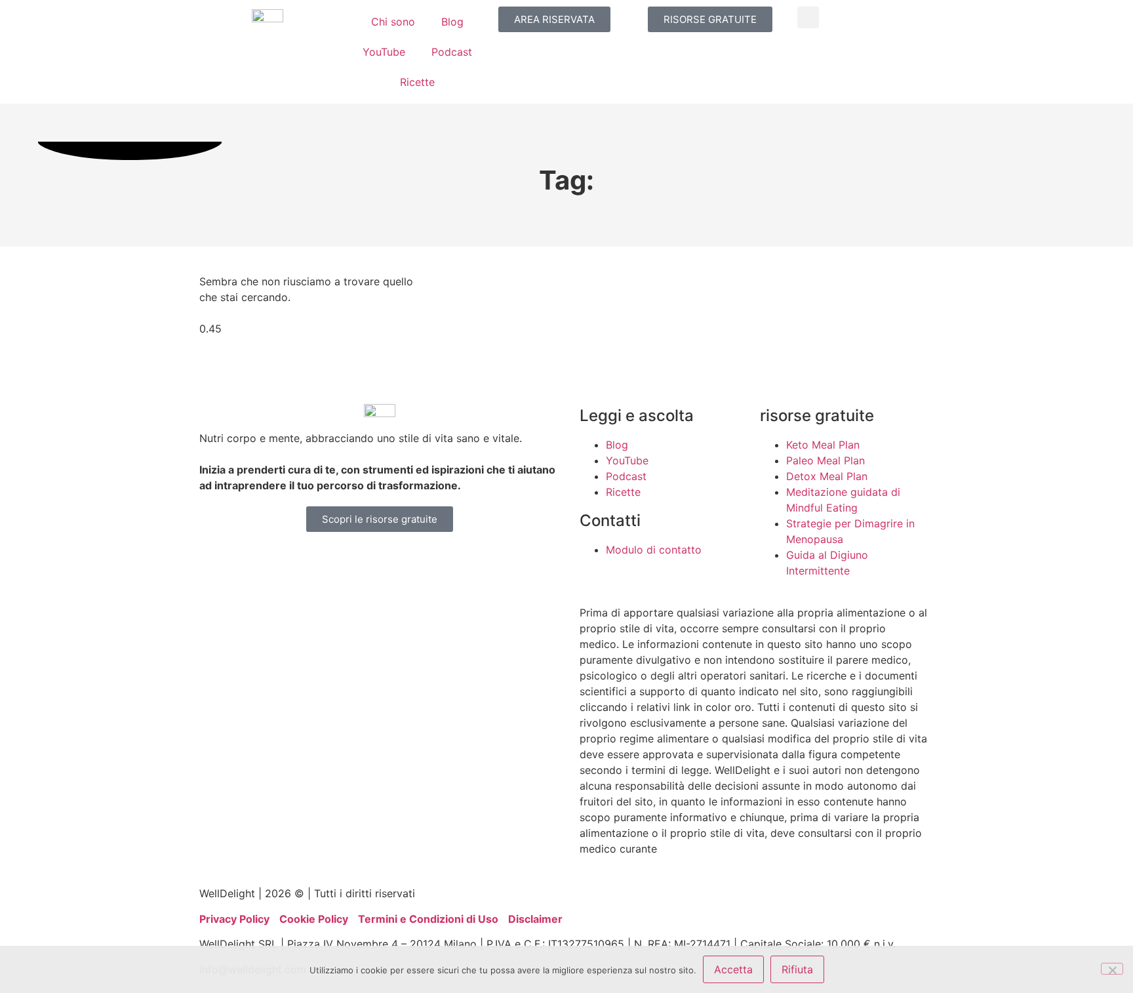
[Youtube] (215, 561)
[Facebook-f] (287, 561)
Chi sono (393, 21)
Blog (452, 21)
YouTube (384, 51)
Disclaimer (535, 918)
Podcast (451, 51)
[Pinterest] (360, 561)
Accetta (733, 969)
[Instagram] (251, 561)
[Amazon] (324, 561)
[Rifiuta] (1112, 969)
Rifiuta (797, 969)
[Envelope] (468, 561)
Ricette (417, 82)
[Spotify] (432, 561)
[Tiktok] (396, 561)
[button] (808, 17)
